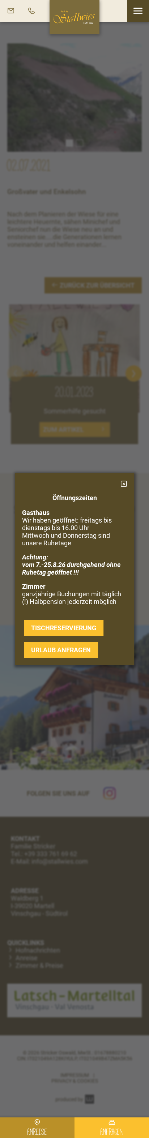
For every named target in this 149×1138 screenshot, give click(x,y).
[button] (138, 11)
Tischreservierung (63, 628)
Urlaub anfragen (61, 650)
